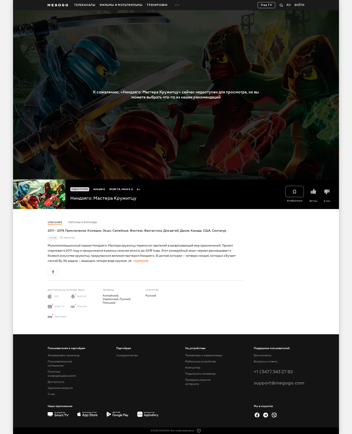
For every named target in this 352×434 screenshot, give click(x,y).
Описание (55, 222)
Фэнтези (136, 231)
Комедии (94, 231)
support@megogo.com (279, 383)
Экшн (107, 231)
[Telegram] (265, 415)
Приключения (75, 231)
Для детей (171, 231)
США (206, 231)
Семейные (120, 231)
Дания (184, 231)
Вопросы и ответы (266, 361)
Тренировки (157, 5)
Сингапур (219, 231)
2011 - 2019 (56, 231)
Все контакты (262, 355)
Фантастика (153, 231)
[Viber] (274, 415)
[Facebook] (257, 415)
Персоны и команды (82, 222)
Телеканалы (85, 5)
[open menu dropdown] (177, 5)
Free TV (266, 5)
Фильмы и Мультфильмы (121, 5)
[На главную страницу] (58, 5)
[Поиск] (281, 5)
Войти (299, 5)
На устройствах (195, 348)
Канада (196, 231)
